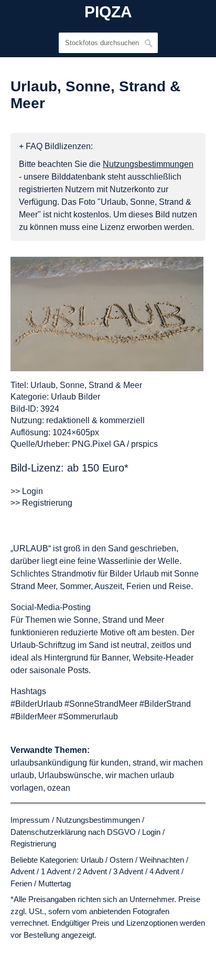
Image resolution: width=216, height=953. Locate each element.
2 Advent (92, 871)
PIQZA (108, 12)
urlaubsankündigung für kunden (69, 762)
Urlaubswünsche (69, 775)
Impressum (30, 819)
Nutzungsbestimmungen (98, 819)
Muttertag (54, 883)
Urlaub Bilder (75, 396)
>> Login (26, 491)
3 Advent (128, 871)
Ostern (121, 859)
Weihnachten (161, 859)
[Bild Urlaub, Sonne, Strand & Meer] (106, 314)
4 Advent (164, 871)
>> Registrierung (41, 502)
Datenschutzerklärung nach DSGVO (73, 832)
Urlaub (92, 859)
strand (144, 762)
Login (151, 832)
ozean (58, 787)
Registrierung (33, 843)
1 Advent (56, 871)
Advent (22, 871)
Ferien (21, 883)
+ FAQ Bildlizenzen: (56, 146)
